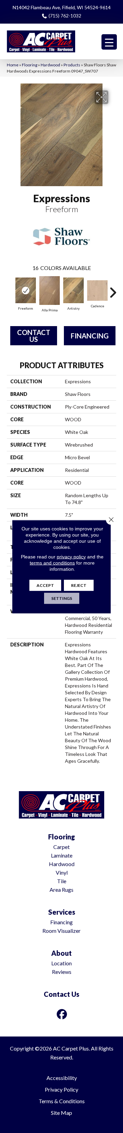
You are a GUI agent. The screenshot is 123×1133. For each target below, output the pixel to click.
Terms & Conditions (62, 1101)
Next (113, 289)
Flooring (29, 64)
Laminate (61, 855)
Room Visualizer (61, 930)
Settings (61, 598)
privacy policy (71, 556)
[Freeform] (26, 290)
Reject (78, 585)
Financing (90, 336)
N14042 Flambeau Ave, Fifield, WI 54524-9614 (62, 7)
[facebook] (62, 1014)
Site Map (61, 1112)
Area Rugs (61, 889)
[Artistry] (73, 290)
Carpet (61, 847)
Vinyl (62, 872)
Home (12, 64)
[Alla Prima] (50, 290)
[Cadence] (97, 290)
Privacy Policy (61, 1089)
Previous (10, 289)
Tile (61, 881)
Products (72, 64)
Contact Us (33, 335)
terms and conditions (52, 562)
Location (61, 963)
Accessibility (61, 1077)
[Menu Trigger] (109, 42)
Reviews (61, 971)
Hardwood (50, 64)
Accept (45, 585)
